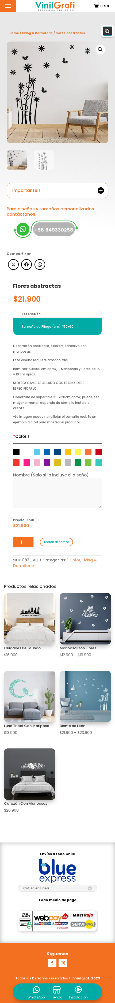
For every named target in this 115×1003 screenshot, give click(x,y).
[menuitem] (36, 991)
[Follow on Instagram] (63, 963)
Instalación (78, 997)
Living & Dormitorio (37, 33)
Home (14, 33)
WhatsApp (36, 997)
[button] (100, 49)
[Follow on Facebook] (52, 963)
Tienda (57, 997)
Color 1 (21, 436)
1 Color (73, 560)
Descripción (31, 314)
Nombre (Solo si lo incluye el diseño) (51, 475)
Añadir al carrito (56, 542)
